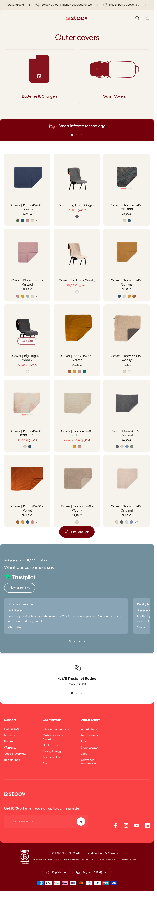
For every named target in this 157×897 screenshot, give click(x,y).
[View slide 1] (72, 693)
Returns (9, 741)
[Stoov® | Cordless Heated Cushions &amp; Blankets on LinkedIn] (147, 825)
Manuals (9, 735)
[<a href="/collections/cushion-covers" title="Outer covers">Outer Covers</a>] (114, 69)
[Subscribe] (81, 821)
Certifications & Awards (53, 737)
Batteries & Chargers (40, 97)
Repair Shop (12, 759)
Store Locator (90, 747)
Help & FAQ (11, 729)
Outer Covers (114, 97)
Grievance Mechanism (88, 761)
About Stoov (89, 729)
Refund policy (39, 859)
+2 (136, 522)
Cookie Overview (15, 753)
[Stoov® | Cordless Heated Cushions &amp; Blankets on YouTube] (136, 825)
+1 (37, 220)
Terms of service (71, 859)
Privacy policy (54, 859)
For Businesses (90, 735)
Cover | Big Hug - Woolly (77, 280)
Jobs (84, 753)
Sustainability (51, 757)
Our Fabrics (50, 745)
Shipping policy (88, 859)
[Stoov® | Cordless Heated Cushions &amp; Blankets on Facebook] (115, 825)
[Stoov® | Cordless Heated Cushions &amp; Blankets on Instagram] (126, 825)
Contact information (107, 859)
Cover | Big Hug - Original (77, 205)
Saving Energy (52, 751)
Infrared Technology (56, 729)
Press (84, 741)
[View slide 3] (82, 693)
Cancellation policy (128, 859)
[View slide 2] (77, 693)
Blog (45, 763)
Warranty (10, 747)
